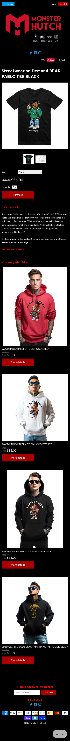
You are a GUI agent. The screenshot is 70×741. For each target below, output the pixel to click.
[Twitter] (31, 53)
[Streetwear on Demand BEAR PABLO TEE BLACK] (28, 159)
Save (52, 60)
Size (3, 172)
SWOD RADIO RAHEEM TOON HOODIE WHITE (27, 444)
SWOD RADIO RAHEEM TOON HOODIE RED (25, 348)
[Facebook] (35, 53)
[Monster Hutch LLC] (35, 28)
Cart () (63, 4)
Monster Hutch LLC (37, 723)
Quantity (6, 187)
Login (53, 4)
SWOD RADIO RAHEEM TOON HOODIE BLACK (27, 551)
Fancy (42, 59)
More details (18, 362)
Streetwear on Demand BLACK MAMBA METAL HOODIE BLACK (35, 646)
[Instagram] (39, 53)
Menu (10, 4)
